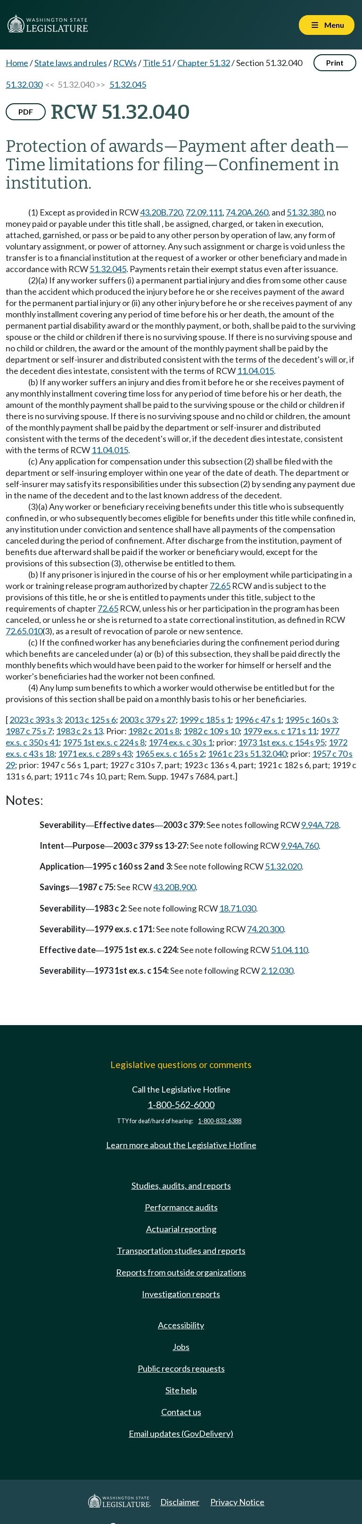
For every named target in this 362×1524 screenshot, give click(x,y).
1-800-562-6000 (181, 1104)
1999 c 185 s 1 (205, 719)
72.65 (220, 585)
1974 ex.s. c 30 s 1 (180, 742)
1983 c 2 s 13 (79, 731)
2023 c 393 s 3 (35, 719)
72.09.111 (204, 212)
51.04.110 (289, 949)
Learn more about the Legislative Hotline (181, 1145)
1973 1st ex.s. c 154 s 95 (281, 742)
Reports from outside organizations (181, 1272)
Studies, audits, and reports (181, 1185)
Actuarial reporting (181, 1229)
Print (335, 62)
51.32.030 (24, 84)
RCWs (125, 63)
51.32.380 (305, 212)
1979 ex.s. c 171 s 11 (280, 731)
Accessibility (181, 1325)
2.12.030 (277, 970)
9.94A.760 (300, 845)
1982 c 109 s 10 (211, 731)
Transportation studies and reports (181, 1250)
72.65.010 (24, 631)
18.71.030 (237, 908)
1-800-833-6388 (219, 1121)
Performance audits (181, 1207)
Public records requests (181, 1368)
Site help (181, 1390)
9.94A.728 (320, 825)
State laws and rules (70, 63)
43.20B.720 (161, 212)
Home (17, 63)
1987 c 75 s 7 (29, 731)
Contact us (181, 1412)
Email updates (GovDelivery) (181, 1433)
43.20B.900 (174, 887)
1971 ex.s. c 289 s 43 (95, 753)
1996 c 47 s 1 (258, 719)
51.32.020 (283, 866)
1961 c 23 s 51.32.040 (247, 753)
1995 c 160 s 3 (311, 719)
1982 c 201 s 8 (154, 731)
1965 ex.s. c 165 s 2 (169, 753)
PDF (25, 111)
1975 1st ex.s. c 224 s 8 (104, 742)
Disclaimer (179, 1502)
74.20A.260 (247, 212)
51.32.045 (127, 84)
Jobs (181, 1347)
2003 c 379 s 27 (148, 719)
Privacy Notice (237, 1502)
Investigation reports (181, 1294)
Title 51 (157, 63)
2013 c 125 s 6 (90, 719)
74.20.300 (265, 929)
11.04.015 (255, 370)
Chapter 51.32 (203, 63)
